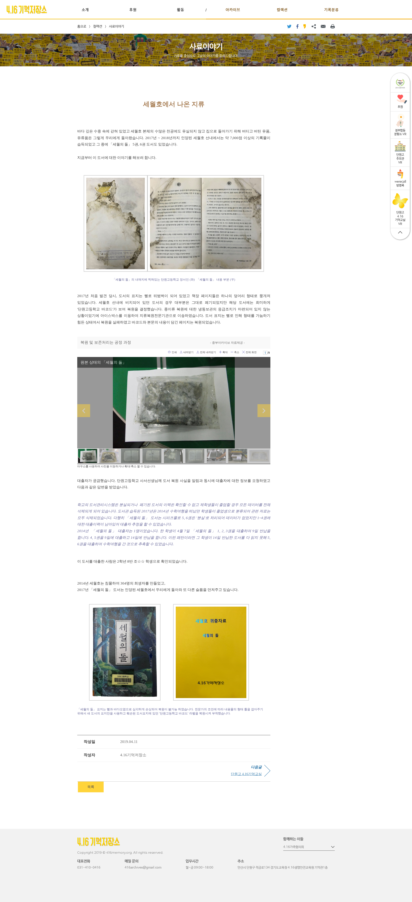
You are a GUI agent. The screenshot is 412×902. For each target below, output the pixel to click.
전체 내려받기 (198, 352)
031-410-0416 (88, 867)
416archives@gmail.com (143, 867)
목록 (90, 787)
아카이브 (233, 10)
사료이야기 (116, 26)
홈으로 (81, 26)
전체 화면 (243, 352)
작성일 (89, 742)
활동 (180, 10)
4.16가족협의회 (293, 847)
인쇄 (169, 352)
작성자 (89, 755)
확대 (220, 352)
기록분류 (331, 10)
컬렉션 (282, 10)
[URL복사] (314, 26)
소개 (85, 10)
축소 (232, 352)
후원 (133, 10)
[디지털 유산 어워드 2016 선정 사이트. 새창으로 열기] (400, 84)
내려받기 (181, 352)
